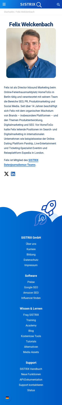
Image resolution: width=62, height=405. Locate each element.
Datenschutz (31, 259)
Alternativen (31, 346)
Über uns (31, 243)
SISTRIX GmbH (31, 237)
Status (31, 390)
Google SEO (31, 287)
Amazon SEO (31, 292)
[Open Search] (58, 4)
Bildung (31, 254)
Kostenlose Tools (31, 336)
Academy (31, 325)
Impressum (31, 265)
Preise (31, 282)
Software (31, 275)
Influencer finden (31, 298)
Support (31, 362)
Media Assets (31, 352)
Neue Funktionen (31, 374)
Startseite (9, 11)
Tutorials (31, 341)
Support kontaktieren (31, 385)
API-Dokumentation (31, 379)
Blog (31, 330)
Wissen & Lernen (31, 308)
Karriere (31, 249)
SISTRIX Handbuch (31, 369)
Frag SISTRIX (31, 314)
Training (31, 320)
